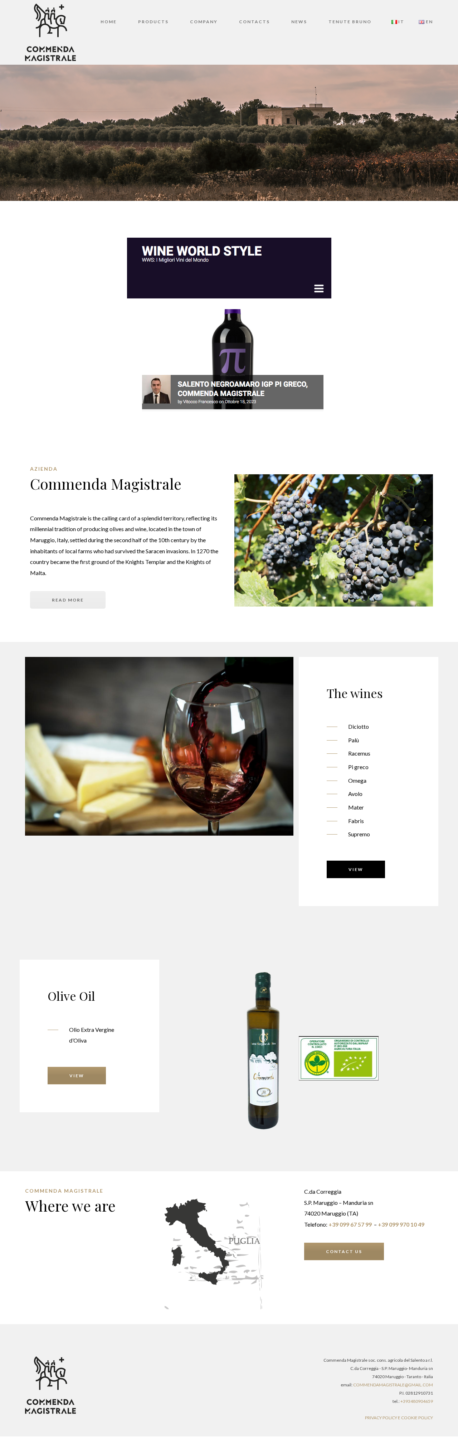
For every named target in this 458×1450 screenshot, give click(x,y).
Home (109, 21)
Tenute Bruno (349, 21)
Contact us (344, 1251)
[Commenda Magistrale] (50, 31)
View (356, 869)
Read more (68, 600)
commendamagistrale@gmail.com (393, 1384)
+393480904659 (416, 1401)
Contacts (254, 21)
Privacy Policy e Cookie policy (399, 1417)
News (299, 21)
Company (204, 21)
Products (153, 21)
